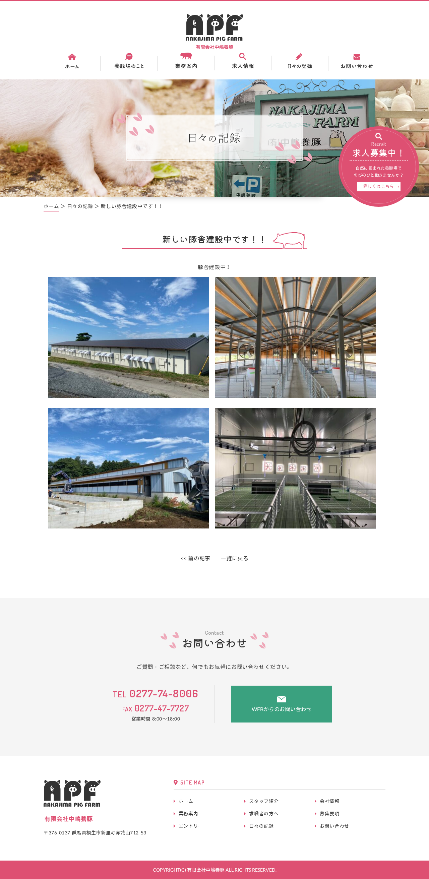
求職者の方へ (264, 813)
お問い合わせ (334, 826)
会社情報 (330, 801)
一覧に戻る (234, 558)
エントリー (191, 826)
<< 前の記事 (195, 558)
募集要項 (330, 813)
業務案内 (188, 813)
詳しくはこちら (378, 186)
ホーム (51, 206)
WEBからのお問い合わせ (282, 709)
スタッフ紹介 (264, 801)
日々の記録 (261, 826)
